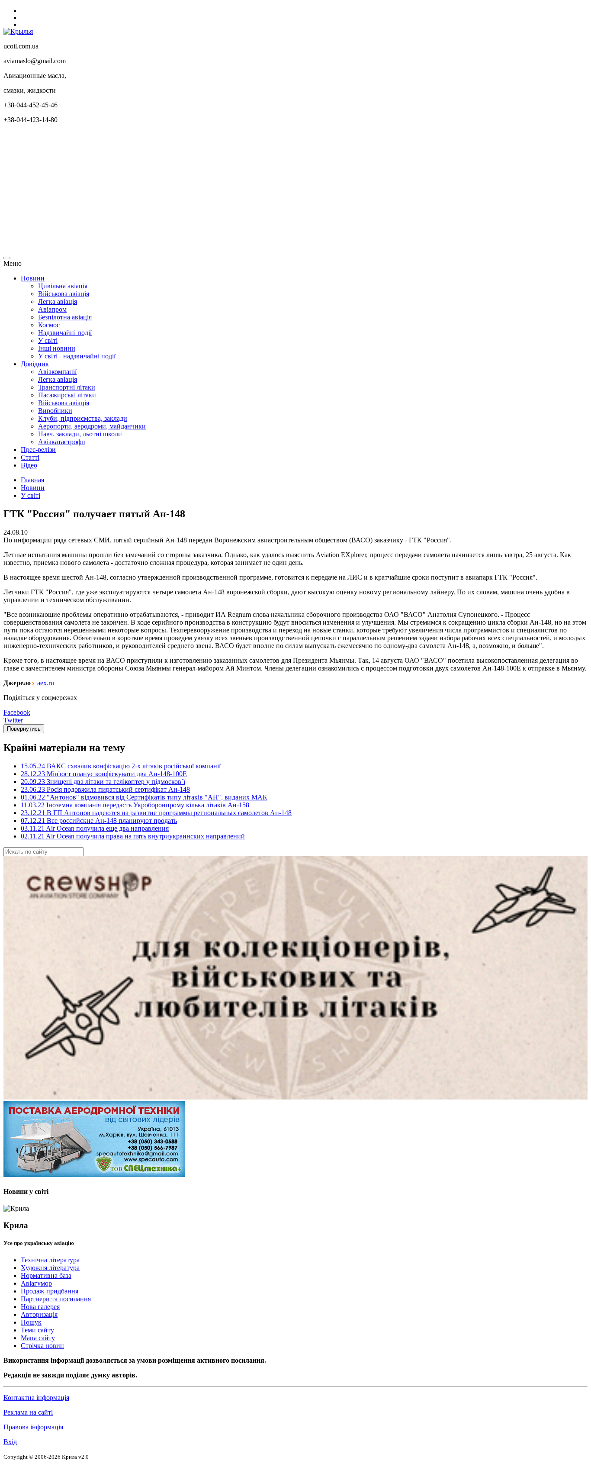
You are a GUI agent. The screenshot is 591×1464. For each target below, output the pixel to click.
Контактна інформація (36, 1397)
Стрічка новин (42, 1345)
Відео (29, 465)
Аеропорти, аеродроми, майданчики (92, 426)
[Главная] (18, 31)
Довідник (35, 364)
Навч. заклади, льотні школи (80, 434)
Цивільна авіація (62, 286)
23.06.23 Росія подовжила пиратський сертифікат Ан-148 (105, 789)
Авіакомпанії (57, 371)
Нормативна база (46, 1275)
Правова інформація (33, 1427)
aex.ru (45, 683)
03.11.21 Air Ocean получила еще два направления (95, 828)
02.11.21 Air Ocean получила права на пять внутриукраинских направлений (133, 836)
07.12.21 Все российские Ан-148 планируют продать (99, 820)
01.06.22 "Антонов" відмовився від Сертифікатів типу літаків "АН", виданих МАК (144, 797)
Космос (49, 325)
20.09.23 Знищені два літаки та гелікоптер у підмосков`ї (103, 781)
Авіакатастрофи (61, 441)
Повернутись (24, 729)
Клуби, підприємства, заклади (82, 418)
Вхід (10, 1441)
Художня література (50, 1267)
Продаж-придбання (49, 1291)
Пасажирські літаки (67, 395)
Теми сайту (37, 1330)
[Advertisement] (263, 191)
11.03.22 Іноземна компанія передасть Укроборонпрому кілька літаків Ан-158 (135, 805)
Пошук (31, 1322)
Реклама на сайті (28, 1412)
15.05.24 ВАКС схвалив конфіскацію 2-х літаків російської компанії (121, 766)
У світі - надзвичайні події (77, 356)
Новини (33, 278)
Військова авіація (63, 293)
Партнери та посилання (56, 1299)
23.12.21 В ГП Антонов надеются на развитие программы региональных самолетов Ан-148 (156, 812)
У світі (48, 340)
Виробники (55, 410)
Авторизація (39, 1314)
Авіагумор (36, 1283)
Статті (30, 457)
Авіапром (52, 309)
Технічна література (50, 1260)
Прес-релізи (38, 449)
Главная (32, 480)
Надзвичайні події (65, 332)
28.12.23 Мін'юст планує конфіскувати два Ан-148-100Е (104, 773)
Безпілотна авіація (65, 317)
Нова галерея (40, 1306)
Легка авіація (57, 301)
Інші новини (56, 348)
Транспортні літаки (66, 387)
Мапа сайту (38, 1337)
